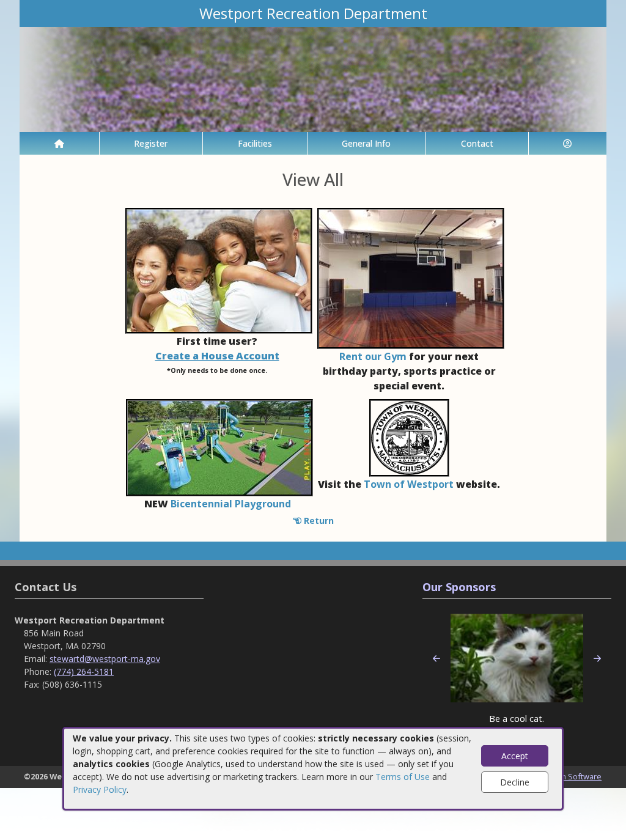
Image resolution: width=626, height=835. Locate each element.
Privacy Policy (100, 789)
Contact (477, 143)
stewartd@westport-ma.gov (105, 658)
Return (317, 520)
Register (151, 143)
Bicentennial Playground (231, 503)
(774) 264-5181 (84, 671)
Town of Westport (409, 484)
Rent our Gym (373, 356)
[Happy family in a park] (218, 269)
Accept (514, 756)
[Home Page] (59, 143)
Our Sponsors (459, 586)
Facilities (255, 143)
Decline (514, 782)
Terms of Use (402, 776)
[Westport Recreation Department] (313, 78)
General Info (366, 143)
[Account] (568, 143)
